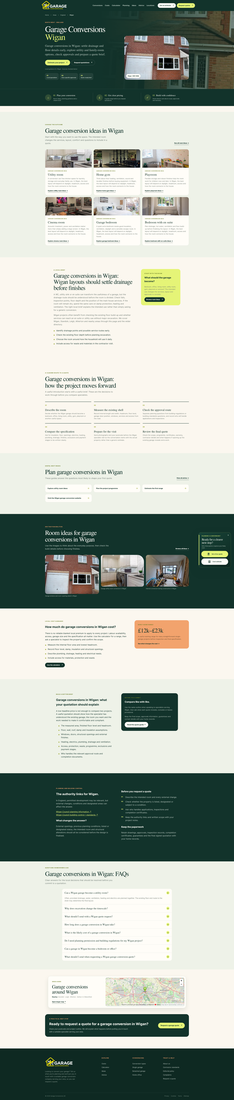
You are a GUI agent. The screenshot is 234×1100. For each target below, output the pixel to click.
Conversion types (139, 1064)
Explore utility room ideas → (58, 191)
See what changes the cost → (148, 644)
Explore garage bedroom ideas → (108, 241)
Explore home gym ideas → (106, 191)
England (63, 15)
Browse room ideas (154, 299)
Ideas (134, 5)
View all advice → (183, 478)
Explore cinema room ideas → (58, 241)
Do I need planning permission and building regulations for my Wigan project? (117, 940)
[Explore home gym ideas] (117, 158)
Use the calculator (55, 665)
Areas (54, 15)
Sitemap (186, 1096)
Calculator (116, 5)
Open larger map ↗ (59, 1002)
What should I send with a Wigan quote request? (117, 916)
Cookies (173, 1096)
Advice (141, 5)
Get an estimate (167, 5)
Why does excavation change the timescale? (117, 908)
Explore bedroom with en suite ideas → (159, 241)
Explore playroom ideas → (154, 191)
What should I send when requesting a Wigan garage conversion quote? (117, 956)
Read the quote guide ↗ (136, 725)
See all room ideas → (181, 143)
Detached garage (138, 1071)
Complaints (167, 1075)
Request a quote (169, 1079)
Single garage (137, 1067)
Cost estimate (217, 561)
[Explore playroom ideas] (165, 158)
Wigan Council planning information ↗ (73, 811)
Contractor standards (171, 1067)
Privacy (166, 1096)
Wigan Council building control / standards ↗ (77, 815)
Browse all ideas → (182, 549)
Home (47, 15)
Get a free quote (217, 554)
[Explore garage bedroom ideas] (117, 206)
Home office (137, 1075)
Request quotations (83, 62)
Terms (180, 1096)
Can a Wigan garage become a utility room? (117, 892)
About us (166, 1064)
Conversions (97, 5)
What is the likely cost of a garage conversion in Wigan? (117, 932)
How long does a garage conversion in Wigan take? (117, 924)
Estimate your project (58, 62)
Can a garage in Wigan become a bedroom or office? (117, 948)
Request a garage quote (171, 1025)
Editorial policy (168, 1071)
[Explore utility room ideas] (68, 158)
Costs (107, 5)
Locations (150, 5)
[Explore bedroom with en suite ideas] (165, 206)
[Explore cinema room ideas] (68, 206)
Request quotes (186, 5)
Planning (126, 5)
